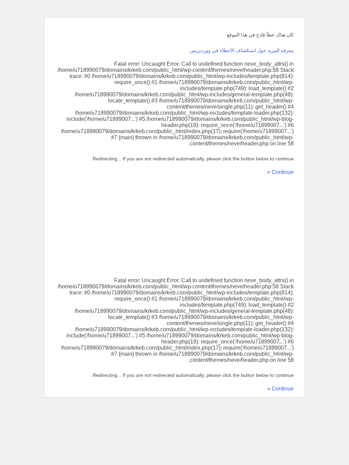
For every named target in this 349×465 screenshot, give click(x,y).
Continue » (280, 172)
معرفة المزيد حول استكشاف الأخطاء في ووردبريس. (241, 50)
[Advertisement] (174, 226)
